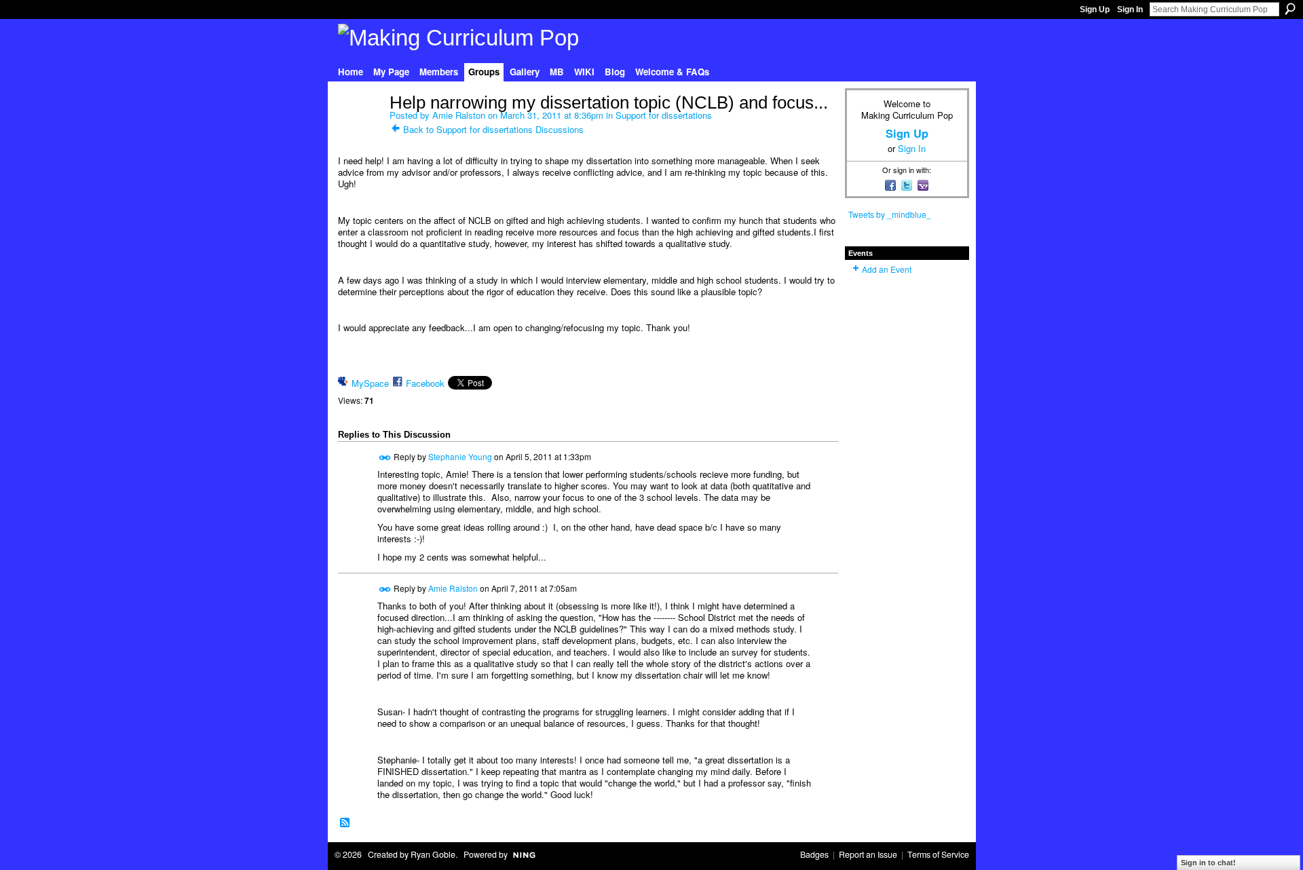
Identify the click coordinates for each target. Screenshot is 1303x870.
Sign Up (1095, 9)
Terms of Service (938, 854)
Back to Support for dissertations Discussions (493, 129)
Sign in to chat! (1208, 862)
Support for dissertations (664, 115)
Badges (814, 854)
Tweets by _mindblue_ (889, 214)
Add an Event (886, 269)
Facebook (425, 383)
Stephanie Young (460, 455)
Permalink (385, 457)
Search (1290, 9)
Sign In (1130, 9)
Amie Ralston (458, 115)
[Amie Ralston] (359, 131)
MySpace (370, 383)
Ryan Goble (433, 854)
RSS (345, 823)
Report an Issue (868, 854)
